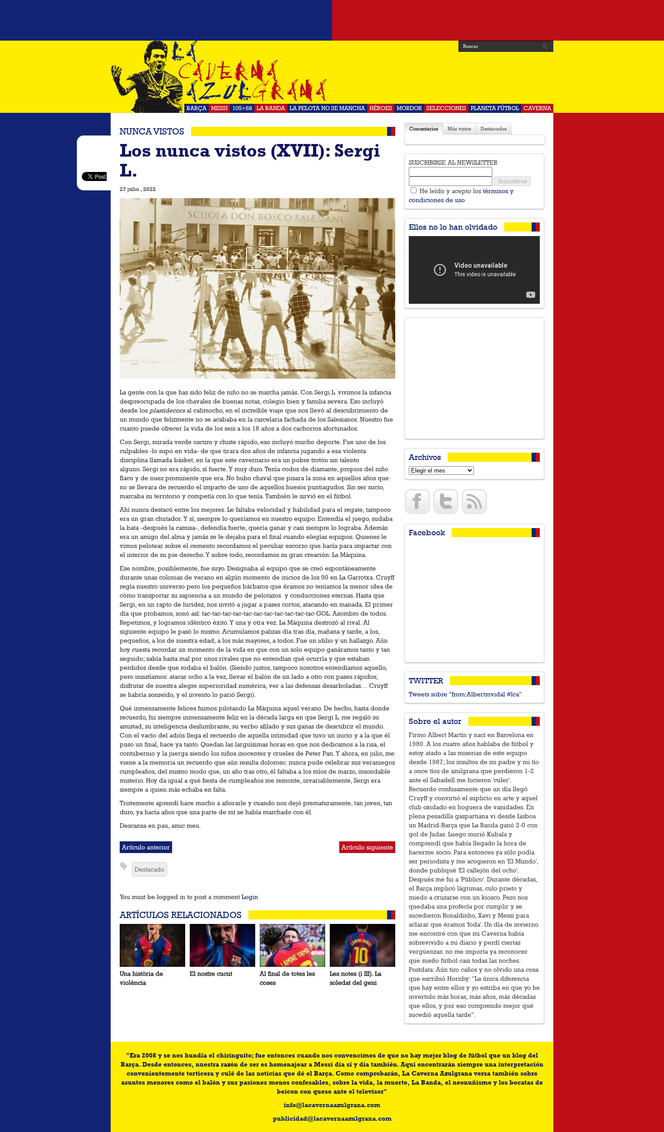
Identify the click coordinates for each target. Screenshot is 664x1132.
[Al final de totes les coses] (292, 945)
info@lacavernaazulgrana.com (332, 1105)
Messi (219, 108)
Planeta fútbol (495, 108)
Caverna (537, 108)
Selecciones (446, 108)
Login (250, 896)
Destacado (149, 869)
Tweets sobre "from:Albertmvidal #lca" (465, 694)
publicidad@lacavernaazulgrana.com (332, 1118)
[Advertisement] (332, 20)
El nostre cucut (211, 973)
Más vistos (459, 129)
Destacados (494, 129)
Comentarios (423, 129)
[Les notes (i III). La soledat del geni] (362, 945)
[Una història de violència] (152, 945)
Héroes (380, 108)
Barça (196, 108)
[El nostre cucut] (222, 945)
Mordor (409, 108)
